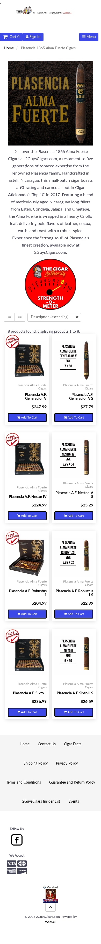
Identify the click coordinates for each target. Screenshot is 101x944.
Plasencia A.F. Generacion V (36, 397)
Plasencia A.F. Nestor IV (28, 497)
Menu (90, 37)
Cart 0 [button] (13, 37)
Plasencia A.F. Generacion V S (81, 397)
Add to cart (28, 417)
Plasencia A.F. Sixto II (30, 693)
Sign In (34, 37)
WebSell (50, 921)
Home (9, 48)
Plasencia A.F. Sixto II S (75, 693)
